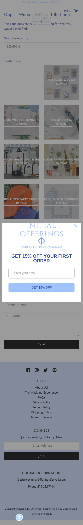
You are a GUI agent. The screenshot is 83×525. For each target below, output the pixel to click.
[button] (19, 517)
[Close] (76, 226)
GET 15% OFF (41, 287)
